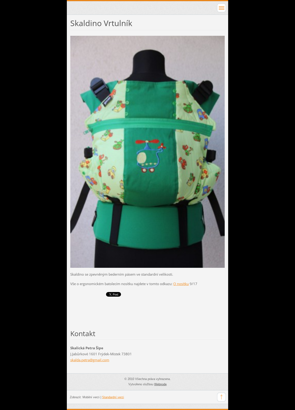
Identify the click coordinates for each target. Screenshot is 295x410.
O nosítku (181, 283)
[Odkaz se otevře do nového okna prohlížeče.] (147, 151)
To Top (221, 397)
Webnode (160, 384)
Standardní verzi (113, 397)
